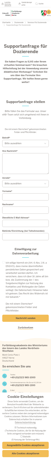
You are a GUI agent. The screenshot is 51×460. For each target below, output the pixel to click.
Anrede (5, 178)
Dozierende (19, 22)
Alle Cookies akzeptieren (25, 453)
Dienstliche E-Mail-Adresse (15, 217)
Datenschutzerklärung (25, 422)
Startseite (6, 22)
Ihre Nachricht (9, 151)
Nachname (7, 204)
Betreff (5, 137)
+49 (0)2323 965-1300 (22, 385)
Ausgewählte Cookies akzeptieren (25, 445)
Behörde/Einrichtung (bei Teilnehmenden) (23, 231)
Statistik (27, 436)
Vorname (6, 191)
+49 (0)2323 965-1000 (22, 377)
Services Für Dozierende (37, 22)
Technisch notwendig (27, 427)
